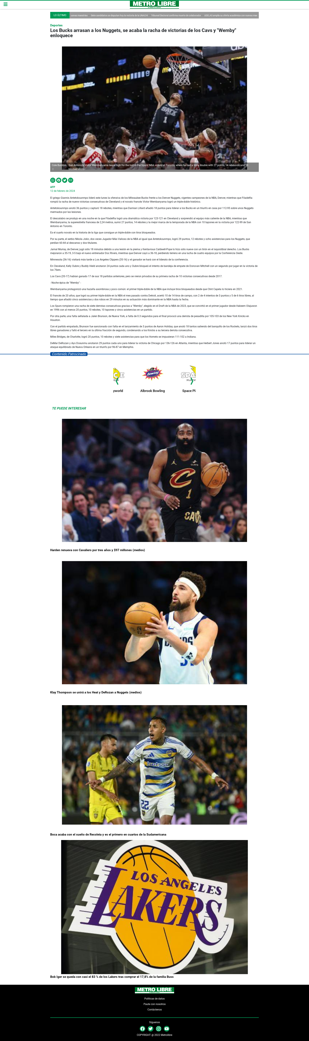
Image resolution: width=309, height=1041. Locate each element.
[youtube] (167, 1028)
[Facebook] (58, 180)
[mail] (159, 1028)
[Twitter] (64, 180)
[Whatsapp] (52, 180)
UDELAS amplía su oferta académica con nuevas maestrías (180, 15)
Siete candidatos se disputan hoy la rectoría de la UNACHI (241, 15)
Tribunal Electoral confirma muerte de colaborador (122, 15)
